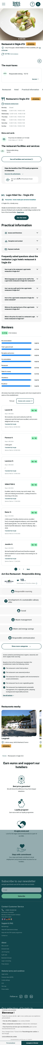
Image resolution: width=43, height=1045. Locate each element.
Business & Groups (7, 958)
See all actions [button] (7, 695)
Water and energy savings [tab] (23, 629)
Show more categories (20, 646)
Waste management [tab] (23, 620)
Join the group (5, 952)
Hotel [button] (16, 89)
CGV (3, 983)
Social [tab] (23, 610)
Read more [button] (20, 212)
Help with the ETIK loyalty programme (12, 932)
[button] (4, 4)
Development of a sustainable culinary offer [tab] (23, 601)
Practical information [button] (30, 89)
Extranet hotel (5, 949)
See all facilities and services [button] (21, 159)
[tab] (18, 38)
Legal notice (5, 974)
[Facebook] (21, 996)
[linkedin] (31, 996)
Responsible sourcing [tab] (23, 591)
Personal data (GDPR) (7, 977)
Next (28, 569)
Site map (4, 986)
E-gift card (4, 955)
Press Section (5, 964)
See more (34, 79)
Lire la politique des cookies (9, 1036)
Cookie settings (6, 980)
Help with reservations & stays (10, 929)
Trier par (11, 401)
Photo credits (5, 989)
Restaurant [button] (6, 89)
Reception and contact (15, 241)
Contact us (4, 935)
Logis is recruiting (6, 961)
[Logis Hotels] (17, 4)
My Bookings (5, 926)
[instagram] (26, 996)
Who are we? (5, 946)
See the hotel (21, 218)
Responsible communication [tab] (23, 638)
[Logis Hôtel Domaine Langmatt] (19, 723)
